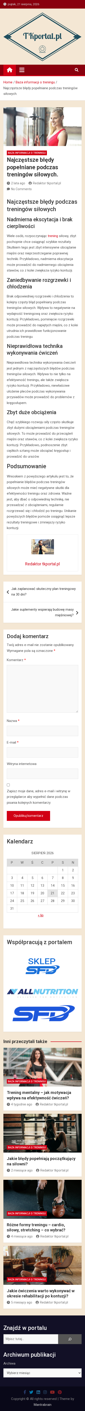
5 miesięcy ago (21, 1302)
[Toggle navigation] (22, 70)
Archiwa (9, 1363)
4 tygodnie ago (21, 1104)
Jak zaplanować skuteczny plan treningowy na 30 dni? (43, 592)
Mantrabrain (42, 1405)
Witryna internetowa (21, 764)
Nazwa (13, 721)
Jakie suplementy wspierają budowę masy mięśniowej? (42, 612)
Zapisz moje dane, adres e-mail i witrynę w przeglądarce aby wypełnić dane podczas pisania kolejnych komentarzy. (38, 797)
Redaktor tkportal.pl (47, 183)
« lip (41, 915)
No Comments (21, 189)
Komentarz (16, 660)
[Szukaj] (70, 1339)
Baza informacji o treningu (27, 152)
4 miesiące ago (22, 1236)
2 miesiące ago (22, 1170)
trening (53, 236)
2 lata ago (18, 183)
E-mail (13, 742)
